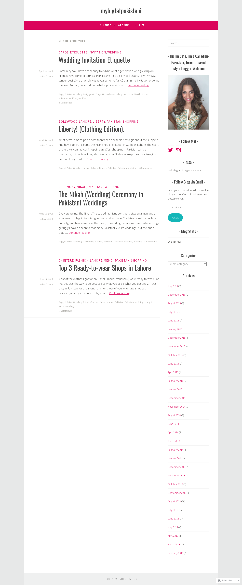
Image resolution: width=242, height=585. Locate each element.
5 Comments (65, 311)
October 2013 (175, 484)
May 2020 (173, 286)
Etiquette (78, 52)
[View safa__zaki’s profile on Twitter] (171, 150)
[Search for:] (188, 43)
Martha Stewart (142, 94)
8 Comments (65, 102)
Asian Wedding (74, 94)
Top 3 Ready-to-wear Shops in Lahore (105, 268)
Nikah (81, 187)
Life (142, 25)
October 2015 (175, 355)
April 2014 (173, 432)
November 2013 (176, 475)
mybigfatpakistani (121, 10)
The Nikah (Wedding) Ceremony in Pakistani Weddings (101, 198)
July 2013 (173, 510)
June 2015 (173, 363)
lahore (94, 168)
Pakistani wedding (68, 98)
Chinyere (66, 260)
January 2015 (175, 389)
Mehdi (109, 260)
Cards (64, 52)
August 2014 (174, 415)
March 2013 (174, 544)
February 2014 (175, 449)
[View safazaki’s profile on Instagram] (179, 150)
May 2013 (173, 527)
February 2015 (175, 380)
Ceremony (67, 187)
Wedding (124, 25)
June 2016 (173, 320)
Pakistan (114, 121)
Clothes (94, 302)
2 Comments (145, 168)
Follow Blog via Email (188, 182)
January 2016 (175, 329)
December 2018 (176, 294)
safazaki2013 (46, 76)
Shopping (131, 121)
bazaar (86, 168)
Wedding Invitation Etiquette (94, 59)
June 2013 (173, 518)
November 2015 (176, 346)
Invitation (97, 52)
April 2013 (173, 535)
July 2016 (173, 312)
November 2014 (176, 406)
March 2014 (174, 441)
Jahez (102, 302)
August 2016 (174, 303)
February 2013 (175, 553)
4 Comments (151, 241)
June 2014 (173, 423)
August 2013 (174, 501)
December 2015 (176, 337)
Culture (105, 25)
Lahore (85, 121)
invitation (128, 94)
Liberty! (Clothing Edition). (91, 129)
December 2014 (176, 398)
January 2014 (175, 458)
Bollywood (68, 121)
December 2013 (176, 466)
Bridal (86, 302)
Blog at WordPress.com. (121, 579)
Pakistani (96, 187)
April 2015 (173, 372)
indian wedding (114, 94)
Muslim (98, 241)
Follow (175, 217)
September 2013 (177, 492)
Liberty (99, 121)
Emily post (88, 94)
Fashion (82, 260)
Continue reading (138, 85)
